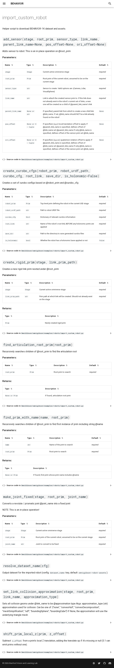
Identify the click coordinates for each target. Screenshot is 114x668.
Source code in (45, 159)
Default (103, 65)
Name (9, 65)
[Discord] (109, 663)
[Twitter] (99, 663)
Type (30, 65)
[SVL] (93, 663)
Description (50, 65)
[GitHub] (104, 663)
